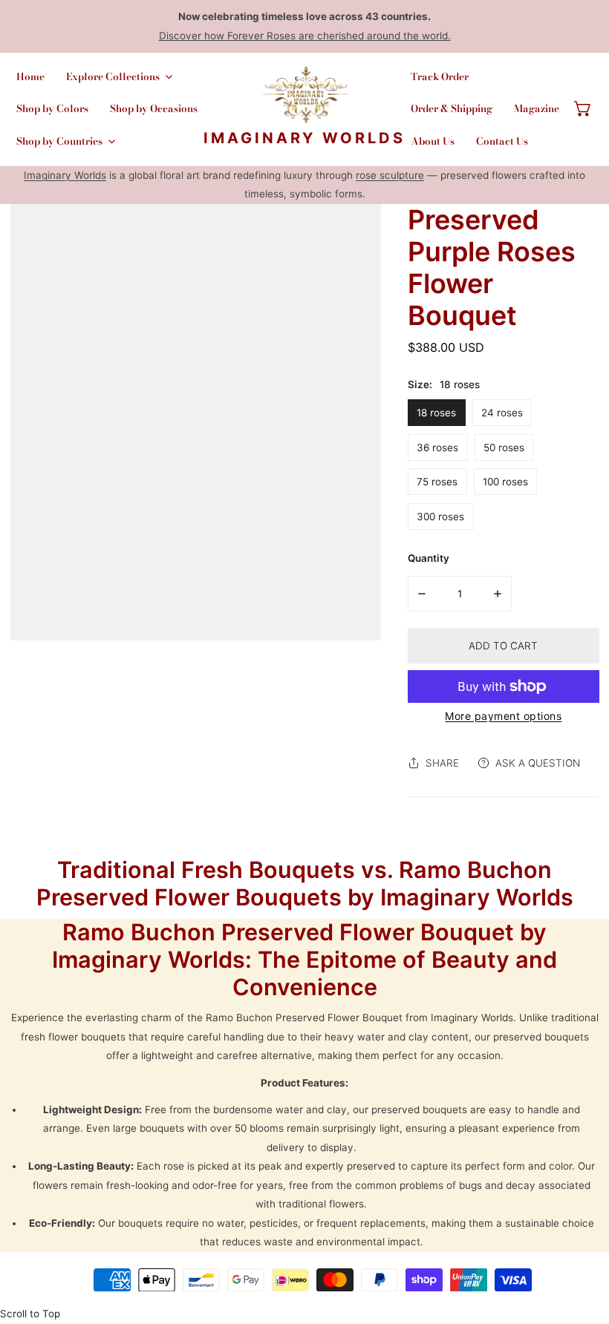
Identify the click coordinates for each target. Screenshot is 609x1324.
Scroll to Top (30, 1314)
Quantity (428, 558)
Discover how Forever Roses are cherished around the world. (305, 36)
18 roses (436, 413)
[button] (583, 109)
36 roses (437, 447)
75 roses (437, 482)
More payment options (503, 715)
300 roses (440, 516)
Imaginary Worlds (65, 175)
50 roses (503, 447)
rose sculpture (390, 175)
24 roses (502, 413)
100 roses (505, 482)
